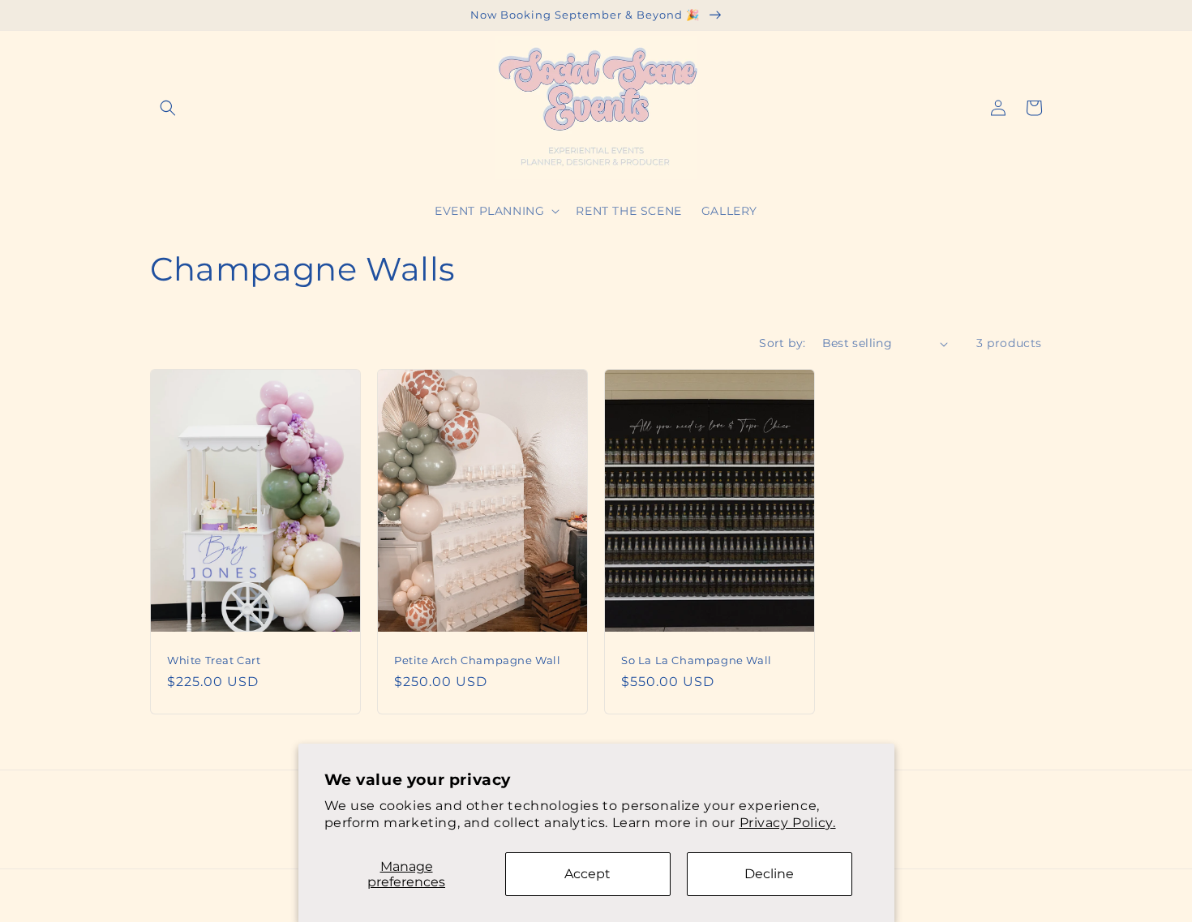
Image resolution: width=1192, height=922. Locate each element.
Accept (587, 873)
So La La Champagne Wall (696, 660)
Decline (769, 873)
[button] (168, 108)
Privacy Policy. (788, 822)
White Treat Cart (214, 660)
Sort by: (782, 343)
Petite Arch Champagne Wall (477, 660)
